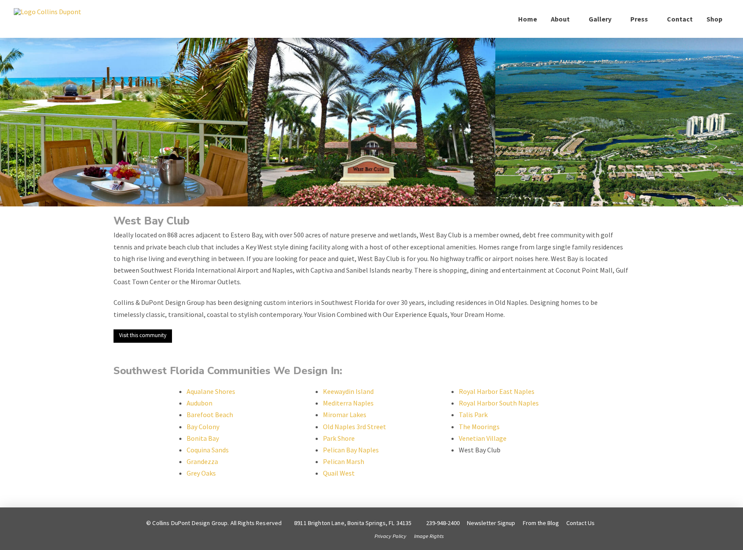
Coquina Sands (208, 450)
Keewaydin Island (348, 391)
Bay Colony (203, 426)
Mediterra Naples (348, 403)
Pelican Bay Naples (351, 450)
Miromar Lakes (344, 414)
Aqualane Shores (211, 391)
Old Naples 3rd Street (354, 426)
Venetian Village (483, 438)
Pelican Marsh (343, 461)
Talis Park (473, 414)
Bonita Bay (203, 438)
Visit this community (142, 335)
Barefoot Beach (210, 414)
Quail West (339, 473)
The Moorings (479, 426)
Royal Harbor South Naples (499, 403)
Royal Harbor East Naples (496, 391)
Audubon (199, 403)
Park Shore (339, 438)
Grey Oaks (201, 473)
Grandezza (202, 461)
